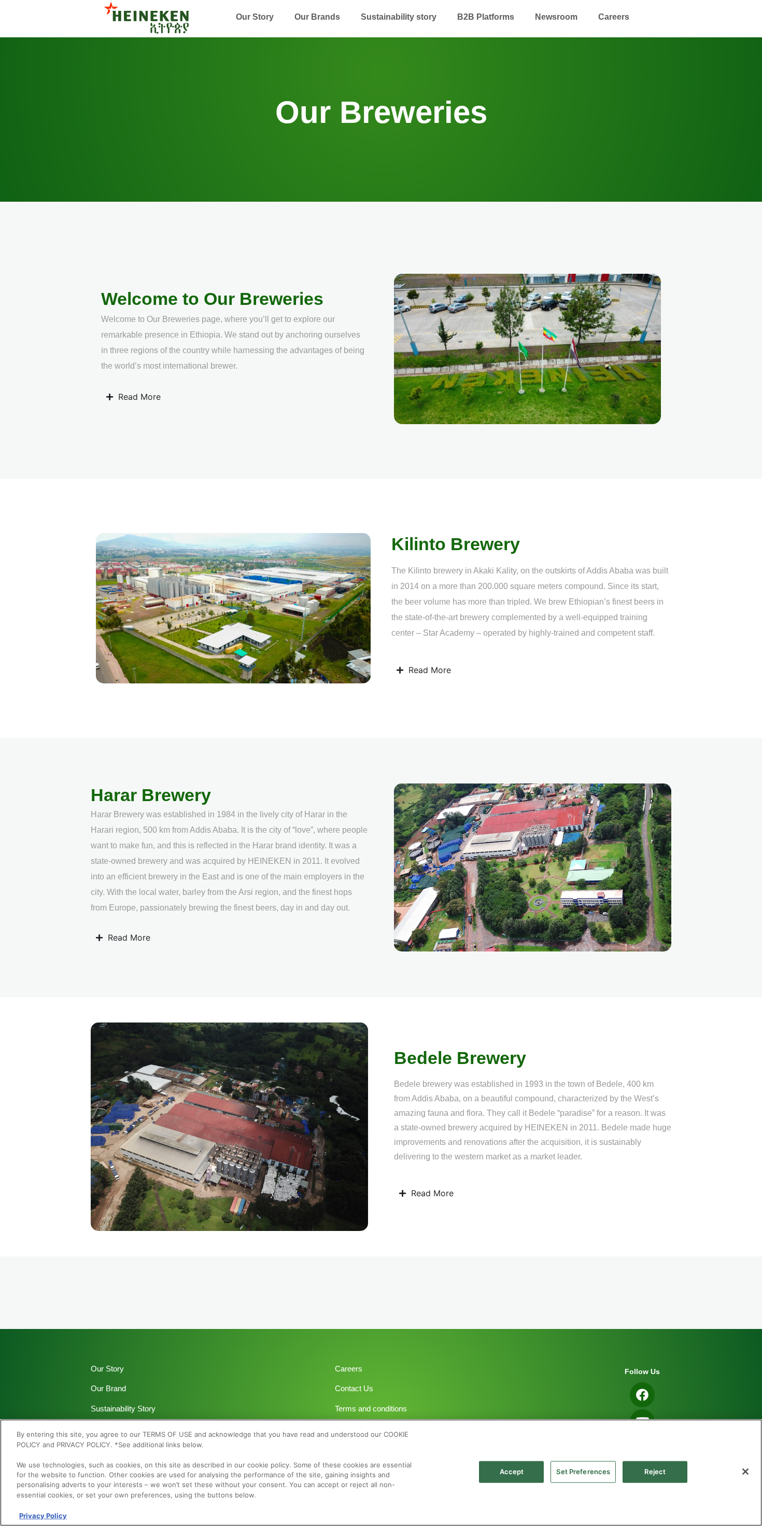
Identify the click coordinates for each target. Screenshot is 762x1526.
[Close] (745, 1471)
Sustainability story (398, 16)
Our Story (255, 16)
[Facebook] (642, 1394)
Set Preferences (583, 1471)
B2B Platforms (485, 16)
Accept (512, 1471)
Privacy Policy (43, 1515)
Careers (613, 16)
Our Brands (317, 16)
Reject (655, 1471)
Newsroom (556, 16)
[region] (381, 1472)
